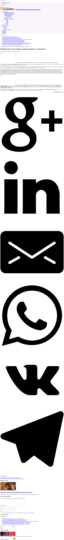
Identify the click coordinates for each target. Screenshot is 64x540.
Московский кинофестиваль (9, 18)
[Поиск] (0, 5)
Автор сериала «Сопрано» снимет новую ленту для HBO (12, 44)
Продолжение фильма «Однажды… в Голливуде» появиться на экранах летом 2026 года (17, 39)
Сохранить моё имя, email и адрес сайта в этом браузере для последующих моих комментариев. (18, 512)
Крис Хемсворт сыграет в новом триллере (10, 477)
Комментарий (3, 505)
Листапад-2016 (9, 16)
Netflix (5, 27)
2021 (7, 24)
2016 (7, 19)
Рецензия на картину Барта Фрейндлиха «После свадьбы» (16, 492)
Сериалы (3, 26)
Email (1, 509)
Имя (1, 507)
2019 (7, 22)
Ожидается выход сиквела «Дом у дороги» (9, 36)
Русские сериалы (7, 29)
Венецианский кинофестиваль (9, 13)
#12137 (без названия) (6, 2)
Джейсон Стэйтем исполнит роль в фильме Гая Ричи (11, 37)
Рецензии (4, 31)
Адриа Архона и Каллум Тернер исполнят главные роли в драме (13, 41)
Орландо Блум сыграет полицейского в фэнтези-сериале (12, 478)
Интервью (4, 30)
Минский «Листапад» (8, 15)
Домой (1, 46)
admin (1, 51)
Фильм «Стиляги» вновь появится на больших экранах (11, 38)
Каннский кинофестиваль (8, 14)
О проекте (4, 3)
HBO (5, 28)
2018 (7, 21)
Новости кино (4, 25)
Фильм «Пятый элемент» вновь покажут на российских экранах (13, 42)
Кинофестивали (5, 11)
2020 (7, 23)
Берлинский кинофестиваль (9, 12)
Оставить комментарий (16, 51)
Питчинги (4, 33)
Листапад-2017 (9, 17)
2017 (7, 20)
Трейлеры (4, 32)
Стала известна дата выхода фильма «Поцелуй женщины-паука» (13, 40)
